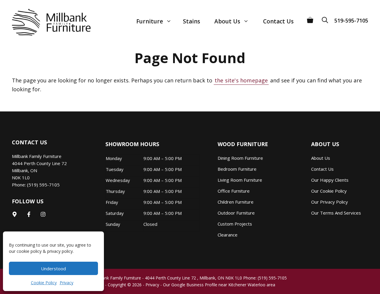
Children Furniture (236, 202)
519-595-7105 (351, 20)
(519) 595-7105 (43, 185)
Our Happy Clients (330, 180)
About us (320, 158)
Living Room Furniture (240, 180)
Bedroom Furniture (237, 169)
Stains (191, 21)
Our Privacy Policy (329, 202)
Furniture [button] (149, 21)
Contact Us (278, 21)
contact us (322, 169)
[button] (326, 17)
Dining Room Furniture (240, 158)
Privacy (66, 282)
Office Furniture (234, 191)
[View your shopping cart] (310, 17)
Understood (53, 268)
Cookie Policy (44, 282)
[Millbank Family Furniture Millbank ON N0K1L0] (45, 22)
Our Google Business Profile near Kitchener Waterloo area (219, 284)
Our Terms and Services (336, 213)
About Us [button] (227, 21)
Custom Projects (235, 224)
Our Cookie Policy (329, 191)
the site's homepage (241, 80)
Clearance (228, 235)
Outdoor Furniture (236, 213)
